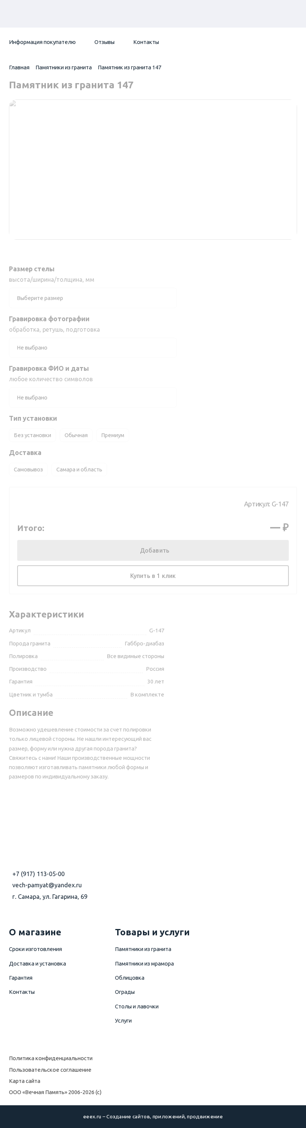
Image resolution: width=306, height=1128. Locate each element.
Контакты (146, 42)
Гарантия (20, 977)
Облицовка (129, 977)
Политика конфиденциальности (51, 1058)
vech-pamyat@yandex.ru (47, 885)
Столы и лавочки (137, 1006)
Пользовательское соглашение (50, 1070)
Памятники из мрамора (144, 963)
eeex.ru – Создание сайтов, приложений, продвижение (153, 1116)
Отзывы (104, 42)
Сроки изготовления (35, 949)
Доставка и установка (37, 963)
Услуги (123, 1020)
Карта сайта (24, 1081)
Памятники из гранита (63, 67)
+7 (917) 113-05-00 (38, 874)
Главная (19, 67)
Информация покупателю (42, 42)
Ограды (125, 992)
